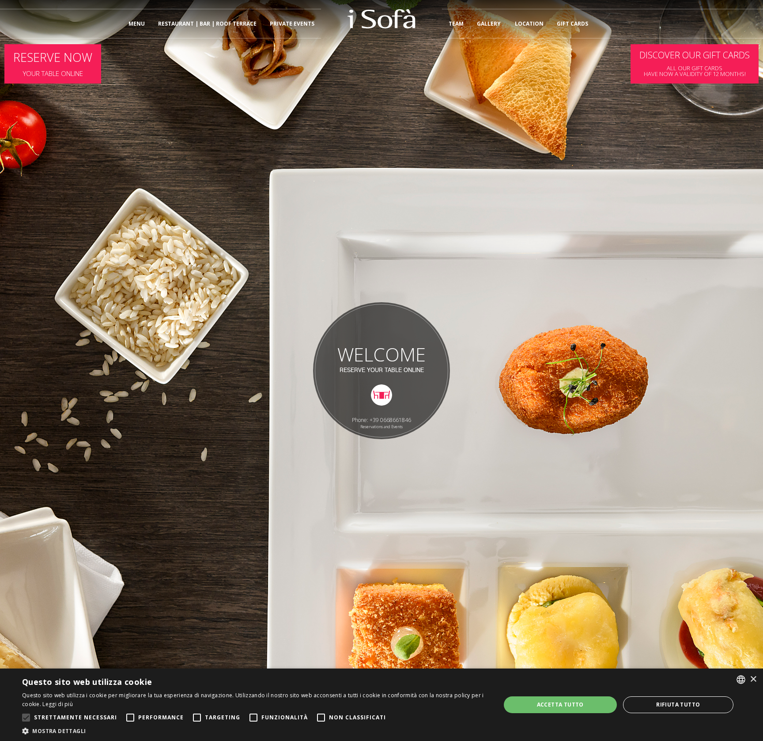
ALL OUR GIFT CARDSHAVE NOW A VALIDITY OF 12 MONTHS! (694, 63)
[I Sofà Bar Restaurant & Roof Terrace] (381, 27)
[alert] (381, 705)
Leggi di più (57, 704)
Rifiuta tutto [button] (678, 704)
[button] (254, 730)
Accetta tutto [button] (560, 704)
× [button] (753, 679)
